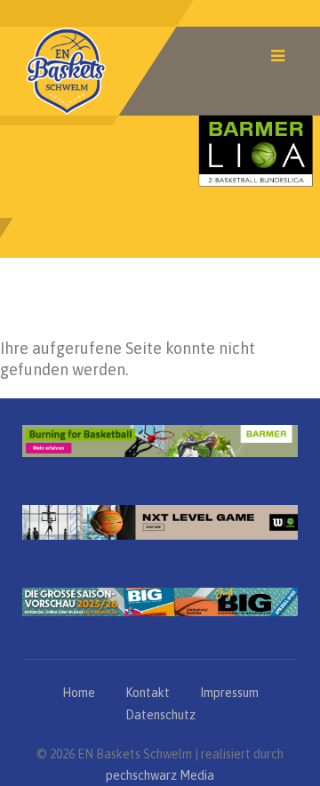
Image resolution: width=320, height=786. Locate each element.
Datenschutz (160, 715)
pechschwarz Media (160, 775)
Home (78, 693)
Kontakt (147, 693)
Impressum (229, 693)
